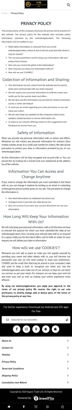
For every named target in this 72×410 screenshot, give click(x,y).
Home (4, 13)
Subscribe (67, 319)
